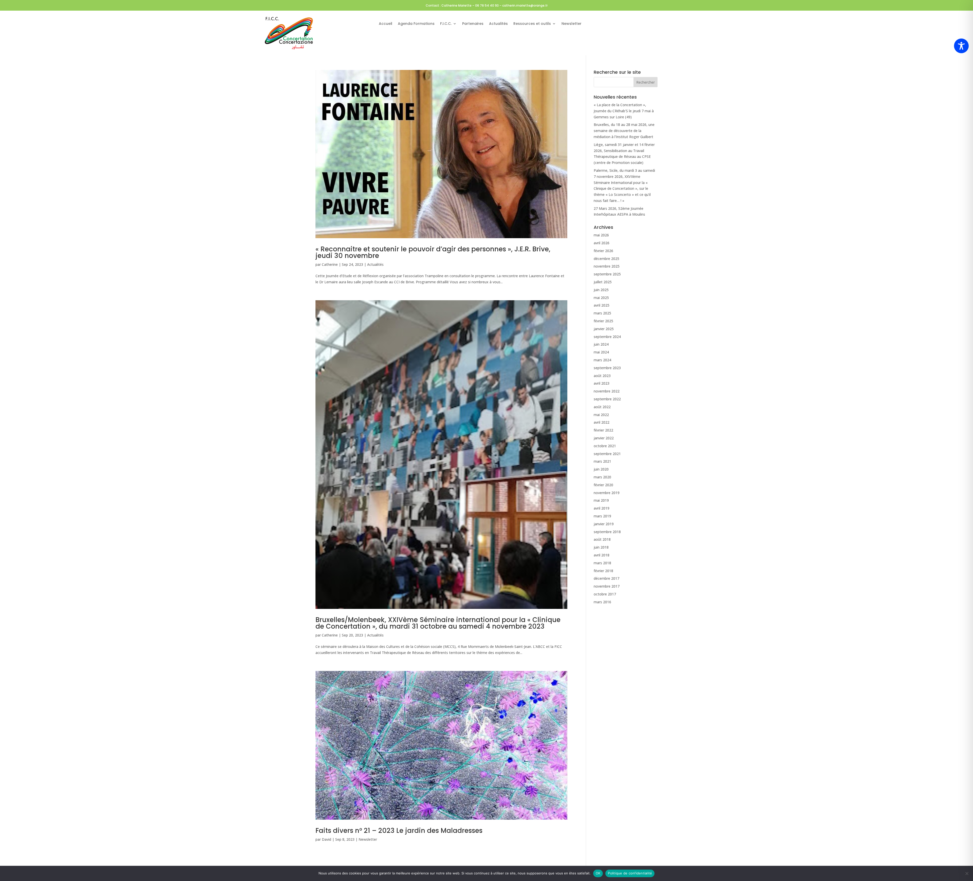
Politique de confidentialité (630, 873)
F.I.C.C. (446, 24)
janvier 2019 (604, 523)
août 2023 (602, 375)
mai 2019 (601, 500)
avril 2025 (601, 305)
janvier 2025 (604, 328)
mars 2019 (602, 516)
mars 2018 (602, 562)
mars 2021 (602, 461)
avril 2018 (601, 555)
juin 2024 (601, 344)
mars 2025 (602, 313)
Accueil (385, 24)
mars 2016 (602, 601)
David (326, 839)
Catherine (330, 264)
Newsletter (572, 24)
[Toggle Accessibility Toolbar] (961, 46)
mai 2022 (601, 414)
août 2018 (602, 539)
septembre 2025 (607, 274)
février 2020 (603, 484)
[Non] (966, 873)
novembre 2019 (607, 492)
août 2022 (602, 406)
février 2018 (603, 570)
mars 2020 (602, 477)
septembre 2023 (607, 367)
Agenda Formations (416, 24)
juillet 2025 (603, 281)
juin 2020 (601, 469)
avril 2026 (601, 242)
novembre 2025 (607, 266)
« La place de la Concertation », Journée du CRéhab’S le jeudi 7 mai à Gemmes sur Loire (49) (624, 110)
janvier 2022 (604, 438)
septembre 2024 (607, 336)
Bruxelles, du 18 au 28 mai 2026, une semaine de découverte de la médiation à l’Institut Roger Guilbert (624, 130)
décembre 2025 (606, 258)
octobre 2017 (605, 594)
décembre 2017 (606, 578)
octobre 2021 (605, 445)
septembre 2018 (607, 531)
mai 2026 (601, 235)
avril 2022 (601, 422)
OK (598, 873)
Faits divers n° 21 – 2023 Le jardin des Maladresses (398, 830)
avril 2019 (601, 508)
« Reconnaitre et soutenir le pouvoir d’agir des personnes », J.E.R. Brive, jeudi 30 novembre (432, 252)
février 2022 (603, 430)
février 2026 (603, 250)
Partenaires (472, 24)
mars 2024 (602, 360)
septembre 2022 (607, 399)
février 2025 (603, 320)
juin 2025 (601, 289)
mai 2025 (601, 297)
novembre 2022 (607, 391)
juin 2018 (601, 547)
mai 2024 (601, 352)
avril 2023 (601, 383)
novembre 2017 (607, 586)
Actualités (498, 24)
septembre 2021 (607, 453)
